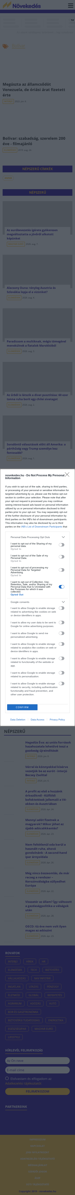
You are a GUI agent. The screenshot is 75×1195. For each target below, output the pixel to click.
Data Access (37, 719)
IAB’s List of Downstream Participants (41, 526)
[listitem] (37, 537)
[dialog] (37, 597)
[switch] (61, 545)
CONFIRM (22, 707)
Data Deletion (17, 719)
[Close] (68, 475)
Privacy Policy (57, 719)
